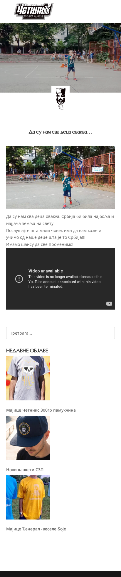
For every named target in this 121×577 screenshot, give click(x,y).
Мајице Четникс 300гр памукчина (41, 410)
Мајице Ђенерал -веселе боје (36, 529)
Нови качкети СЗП (24, 469)
